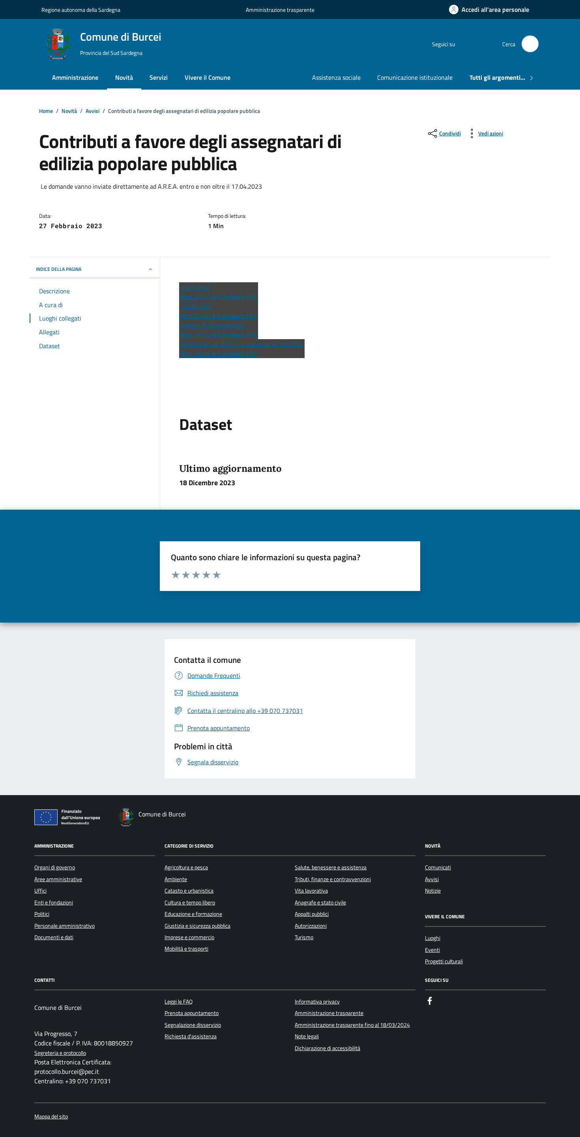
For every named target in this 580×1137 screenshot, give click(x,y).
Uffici (40, 890)
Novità (124, 77)
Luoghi (432, 938)
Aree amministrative (58, 879)
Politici (41, 914)
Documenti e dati (53, 937)
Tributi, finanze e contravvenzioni (333, 879)
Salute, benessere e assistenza (331, 867)
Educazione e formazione (193, 914)
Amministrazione (75, 77)
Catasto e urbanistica (189, 890)
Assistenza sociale (336, 77)
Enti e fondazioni (53, 902)
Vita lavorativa (311, 890)
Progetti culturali (444, 961)
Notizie (433, 890)
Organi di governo (54, 867)
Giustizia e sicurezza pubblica (197, 925)
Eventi (432, 950)
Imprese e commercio (189, 937)
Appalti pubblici (312, 914)
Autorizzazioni (311, 925)
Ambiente (176, 879)
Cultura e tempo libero (190, 902)
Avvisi (432, 879)
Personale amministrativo (64, 925)
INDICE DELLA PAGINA (58, 269)
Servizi (159, 77)
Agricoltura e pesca (186, 867)
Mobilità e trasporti (186, 948)
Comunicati (438, 867)
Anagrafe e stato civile (320, 902)
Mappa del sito (51, 1117)
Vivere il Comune (207, 77)
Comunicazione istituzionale (415, 77)
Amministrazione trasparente (280, 10)
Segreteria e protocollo (60, 1053)
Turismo (304, 937)
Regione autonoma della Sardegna (80, 10)
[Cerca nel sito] (530, 44)
